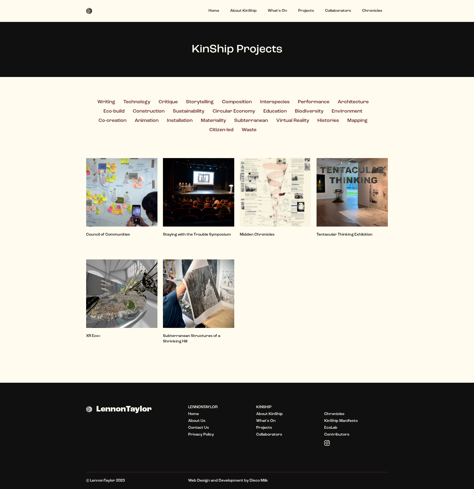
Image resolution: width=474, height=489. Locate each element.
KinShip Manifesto (341, 421)
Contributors (336, 435)
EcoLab (330, 428)
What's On (277, 11)
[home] (91, 11)
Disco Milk (259, 481)
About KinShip (243, 11)
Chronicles (372, 11)
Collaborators (338, 11)
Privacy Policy (201, 435)
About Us (196, 421)
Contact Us (198, 428)
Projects (306, 11)
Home (213, 11)
